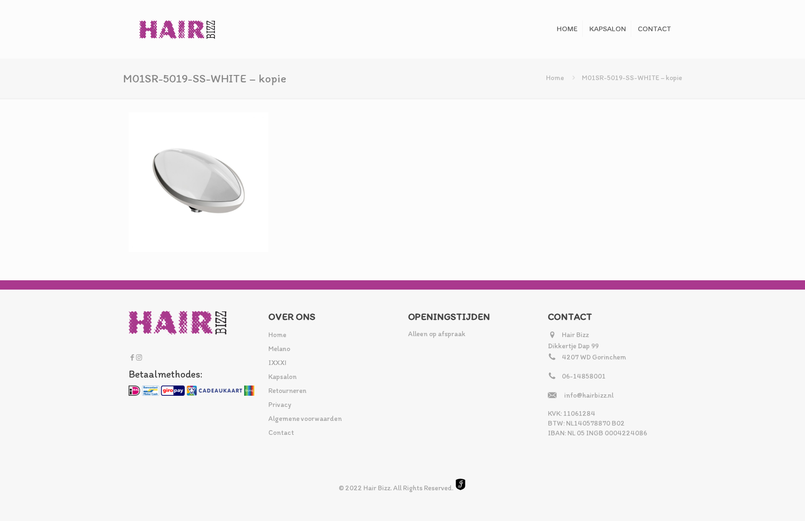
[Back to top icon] (760, 502)
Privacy (279, 404)
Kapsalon (282, 376)
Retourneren (287, 390)
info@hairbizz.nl (589, 395)
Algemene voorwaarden (305, 418)
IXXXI (277, 363)
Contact (281, 432)
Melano (279, 349)
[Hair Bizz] (177, 29)
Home (555, 78)
